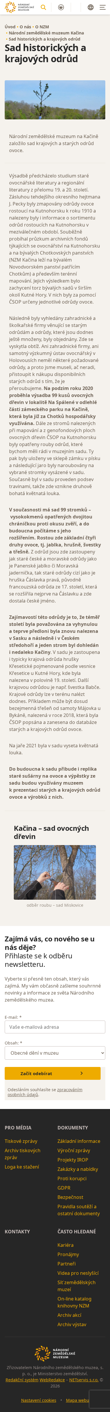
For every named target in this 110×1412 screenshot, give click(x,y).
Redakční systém (22, 1380)
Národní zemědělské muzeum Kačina (46, 33)
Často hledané (76, 1232)
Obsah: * (13, 1043)
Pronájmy (68, 1254)
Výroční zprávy (73, 1150)
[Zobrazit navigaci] (102, 7)
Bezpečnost (70, 1197)
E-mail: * (13, 1017)
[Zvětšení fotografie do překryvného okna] (55, 99)
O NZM (42, 26)
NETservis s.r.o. (84, 1380)
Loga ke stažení (22, 1167)
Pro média (18, 1128)
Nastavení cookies (38, 1400)
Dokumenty (72, 1128)
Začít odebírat (36, 1073)
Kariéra (65, 1245)
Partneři (66, 1263)
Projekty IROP (72, 1160)
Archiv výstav (71, 1324)
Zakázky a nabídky (77, 1169)
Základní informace (78, 1141)
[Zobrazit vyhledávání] (43, 7)
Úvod (10, 26)
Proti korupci (72, 1178)
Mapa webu (77, 1400)
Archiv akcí (69, 1315)
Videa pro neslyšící (78, 1273)
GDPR (63, 1188)
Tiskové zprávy (21, 1141)
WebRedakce (52, 1380)
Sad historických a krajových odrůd (44, 39)
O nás (25, 26)
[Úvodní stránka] (19, 7)
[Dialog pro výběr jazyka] (90, 7)
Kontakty (17, 1232)
